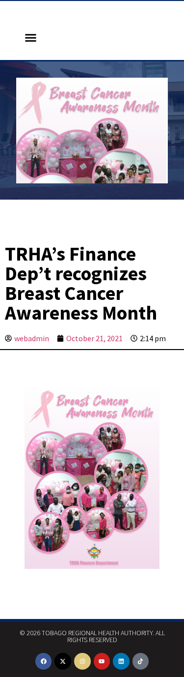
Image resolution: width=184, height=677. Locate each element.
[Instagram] (82, 661)
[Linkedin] (121, 661)
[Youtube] (102, 661)
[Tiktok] (140, 661)
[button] (31, 38)
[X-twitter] (62, 661)
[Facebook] (43, 661)
